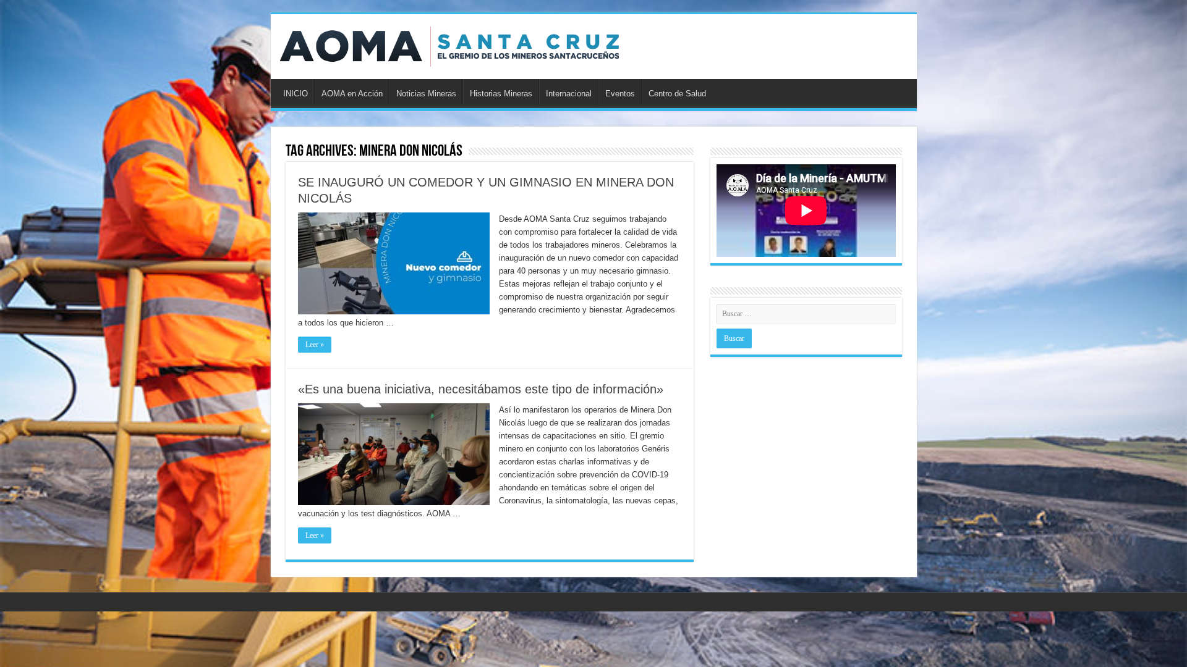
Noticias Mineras (426, 93)
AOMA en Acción (352, 93)
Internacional (569, 93)
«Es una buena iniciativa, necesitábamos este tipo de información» (480, 389)
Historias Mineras (501, 93)
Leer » (314, 344)
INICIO (295, 93)
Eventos (620, 93)
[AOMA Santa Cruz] (449, 44)
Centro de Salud (677, 93)
